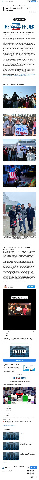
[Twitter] (28, 471)
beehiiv (4, 419)
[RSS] (33, 473)
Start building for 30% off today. (8, 425)
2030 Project (5, 5)
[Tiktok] (33, 471)
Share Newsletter (19, 360)
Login (29, 1)
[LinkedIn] (30, 471)
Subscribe (33, 1)
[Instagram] (30, 473)
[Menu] (37, 1)
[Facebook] (28, 473)
